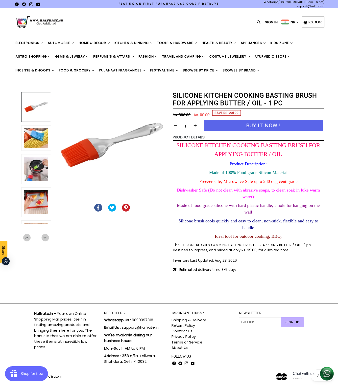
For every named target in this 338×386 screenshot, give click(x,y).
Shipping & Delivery (188, 319)
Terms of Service (186, 342)
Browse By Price (199, 70)
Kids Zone (280, 43)
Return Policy (183, 325)
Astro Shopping (32, 56)
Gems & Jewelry (70, 56)
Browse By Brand (240, 70)
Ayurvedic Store (271, 56)
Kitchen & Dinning (132, 43)
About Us (179, 347)
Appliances (252, 43)
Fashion (147, 56)
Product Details (189, 137)
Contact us (182, 331)
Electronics (28, 43)
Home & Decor (93, 43)
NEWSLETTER (250, 313)
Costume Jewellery (228, 56)
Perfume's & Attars (112, 56)
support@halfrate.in (310, 6)
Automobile (59, 43)
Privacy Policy (183, 336)
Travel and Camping (182, 56)
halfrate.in (54, 376)
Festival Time (162, 70)
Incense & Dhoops (33, 70)
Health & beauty (217, 43)
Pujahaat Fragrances (121, 70)
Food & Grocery (75, 70)
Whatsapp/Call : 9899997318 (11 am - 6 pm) (294, 2)
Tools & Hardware (175, 43)
